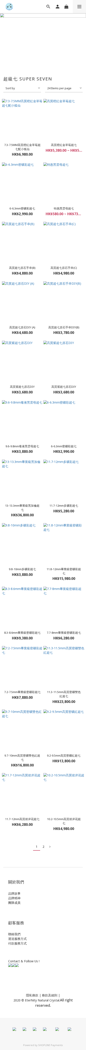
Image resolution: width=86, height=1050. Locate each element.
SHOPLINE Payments (50, 1045)
